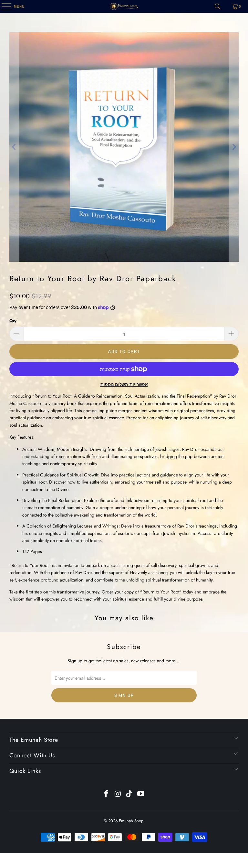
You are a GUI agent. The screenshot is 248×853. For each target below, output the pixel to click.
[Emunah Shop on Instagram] (118, 794)
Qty (12, 321)
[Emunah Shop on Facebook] (106, 794)
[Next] (234, 147)
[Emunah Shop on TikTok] (129, 794)
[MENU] (3, 6)
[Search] (218, 6)
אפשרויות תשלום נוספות (124, 384)
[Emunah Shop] (124, 6)
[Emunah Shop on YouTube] (141, 794)
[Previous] (14, 147)
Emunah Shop (131, 821)
